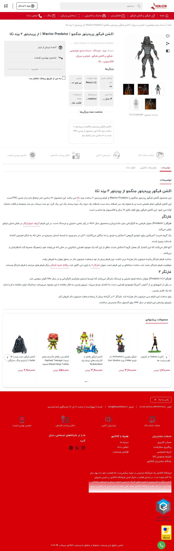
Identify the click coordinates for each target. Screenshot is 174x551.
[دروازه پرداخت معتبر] (166, 532)
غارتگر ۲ (95, 265)
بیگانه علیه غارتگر (59, 265)
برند (104, 50)
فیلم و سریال (138, 25)
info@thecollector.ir (117, 406)
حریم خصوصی (164, 452)
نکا (99, 61)
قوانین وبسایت (120, 452)
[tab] (165, 167)
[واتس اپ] (77, 448)
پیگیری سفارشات (162, 447)
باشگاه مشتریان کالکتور (159, 461)
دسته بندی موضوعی (155, 25)
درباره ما (124, 442)
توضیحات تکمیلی (148, 167)
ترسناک (97, 50)
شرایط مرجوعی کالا (162, 456)
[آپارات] (71, 448)
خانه (169, 25)
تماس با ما (123, 447)
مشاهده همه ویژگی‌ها (91, 112)
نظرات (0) (130, 167)
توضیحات (165, 167)
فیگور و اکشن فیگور (102, 56)
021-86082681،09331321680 (152, 406)
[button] (86, 381)
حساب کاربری (164, 442)
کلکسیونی (108, 61)
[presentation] (166, 357)
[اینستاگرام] (83, 448)
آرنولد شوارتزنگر (31, 223)
